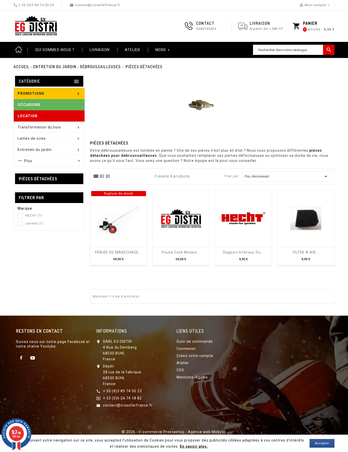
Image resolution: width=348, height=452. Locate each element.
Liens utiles (190, 331)
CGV (180, 370)
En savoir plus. (194, 446)
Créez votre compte (195, 356)
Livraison (100, 50)
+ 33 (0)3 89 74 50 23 (122, 391)
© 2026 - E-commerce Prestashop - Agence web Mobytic (174, 432)
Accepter (322, 443)
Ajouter (176, 245)
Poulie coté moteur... (181, 252)
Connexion (186, 349)
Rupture (114, 245)
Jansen (34, 223)
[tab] (96, 176)
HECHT (34, 215)
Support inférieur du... (243, 252)
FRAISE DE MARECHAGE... (118, 252)
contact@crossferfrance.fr (128, 405)
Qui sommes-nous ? (54, 50)
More (163, 50)
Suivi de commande (195, 341)
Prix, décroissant (287, 176)
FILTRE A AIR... (306, 252)
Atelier (132, 50)
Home (19, 50)
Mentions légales (192, 377)
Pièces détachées (38, 178)
